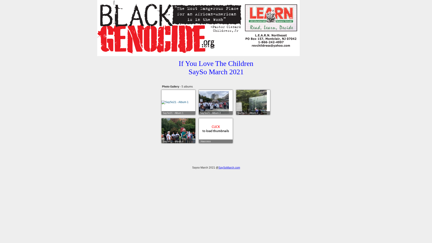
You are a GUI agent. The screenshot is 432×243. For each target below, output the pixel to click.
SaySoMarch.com (229, 167)
